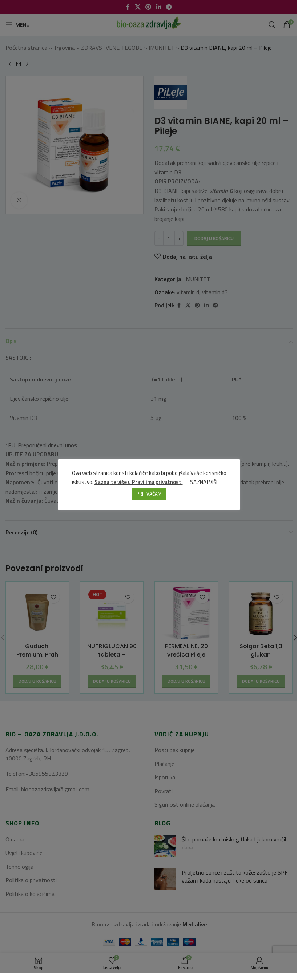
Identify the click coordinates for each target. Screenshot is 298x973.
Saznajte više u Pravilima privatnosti (138, 482)
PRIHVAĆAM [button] (149, 493)
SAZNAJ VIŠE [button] (204, 482)
